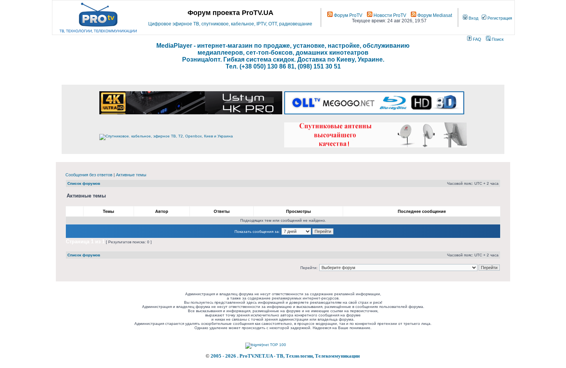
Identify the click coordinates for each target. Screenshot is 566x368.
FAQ (476, 39)
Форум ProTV (347, 15)
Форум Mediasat (434, 15)
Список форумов (83, 183)
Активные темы (131, 174)
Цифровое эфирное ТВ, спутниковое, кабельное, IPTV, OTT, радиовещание (230, 24)
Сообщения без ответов (88, 174)
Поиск (497, 39)
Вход (472, 18)
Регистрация (499, 18)
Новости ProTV (389, 15)
